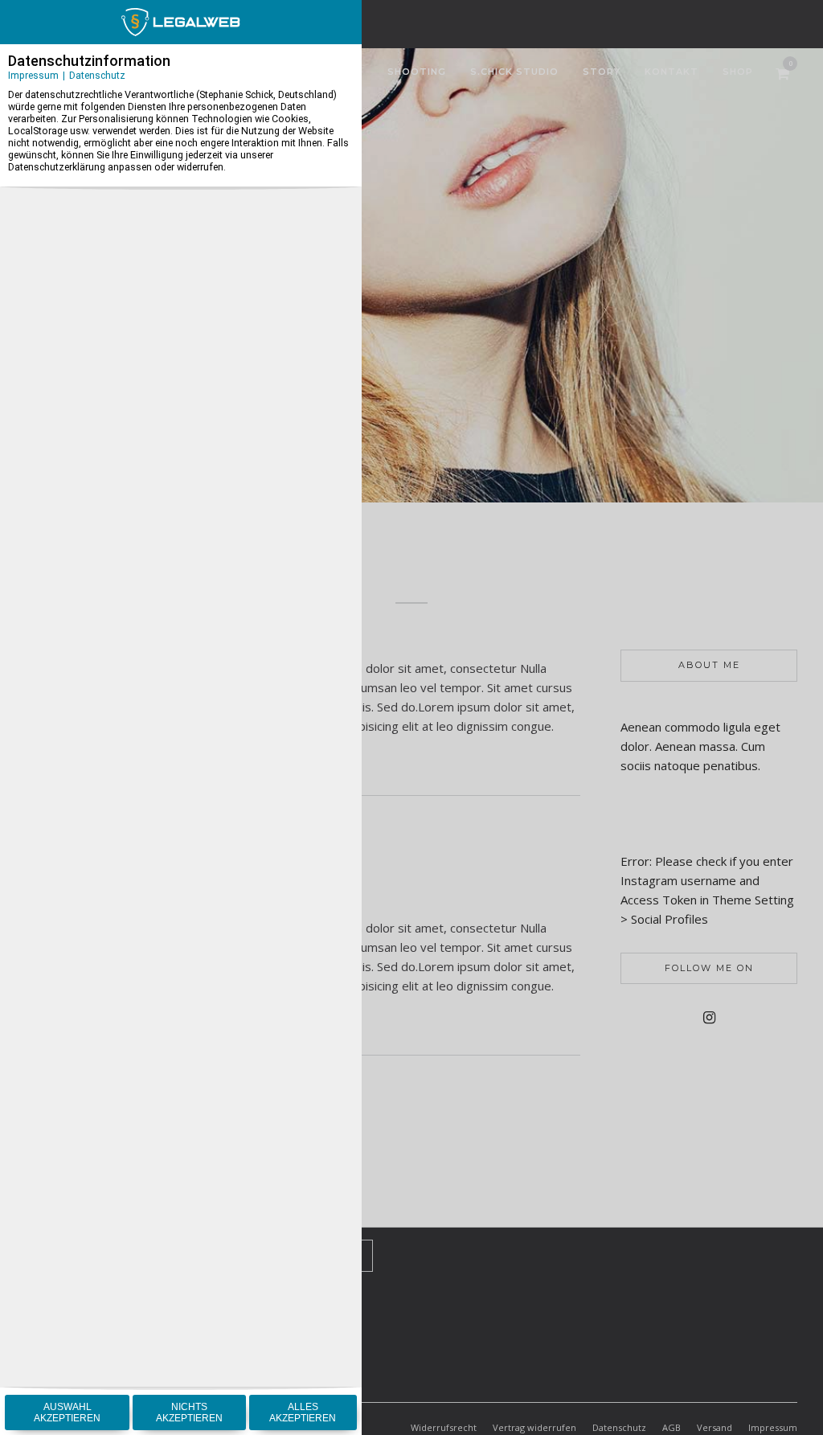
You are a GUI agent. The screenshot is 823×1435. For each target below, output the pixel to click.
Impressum (33, 75)
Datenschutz (97, 75)
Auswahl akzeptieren (67, 1412)
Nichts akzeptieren (189, 1412)
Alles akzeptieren (302, 1412)
